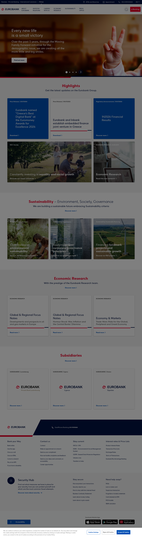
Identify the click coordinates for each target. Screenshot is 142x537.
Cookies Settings (93, 532)
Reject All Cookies (108, 532)
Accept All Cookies (123, 532)
